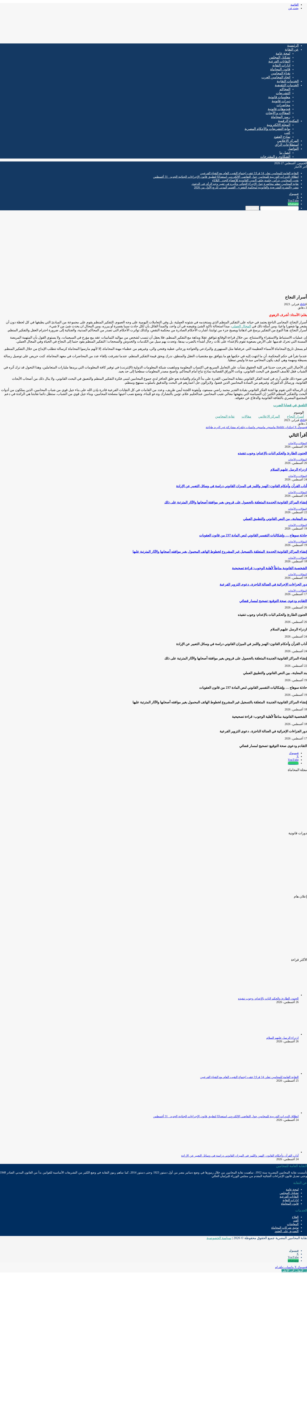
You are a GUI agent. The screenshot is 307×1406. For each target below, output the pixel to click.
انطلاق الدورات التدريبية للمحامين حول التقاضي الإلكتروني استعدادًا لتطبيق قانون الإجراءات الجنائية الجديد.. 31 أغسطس (226, 176)
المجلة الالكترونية (278, 125)
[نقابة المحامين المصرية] (258, 38)
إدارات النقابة (281, 65)
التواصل (293, 148)
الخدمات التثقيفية (287, 85)
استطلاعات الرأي (287, 144)
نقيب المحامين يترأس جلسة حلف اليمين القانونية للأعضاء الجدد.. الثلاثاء (255, 180)
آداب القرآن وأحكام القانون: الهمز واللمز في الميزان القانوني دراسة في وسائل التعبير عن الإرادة (241, 486)
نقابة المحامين (225, 416)
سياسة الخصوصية (219, 1238)
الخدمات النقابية (288, 81)
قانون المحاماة (280, 69)
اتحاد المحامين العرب (275, 77)
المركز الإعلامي (288, 140)
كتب (287, 133)
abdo (303, 304)
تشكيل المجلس (279, 57)
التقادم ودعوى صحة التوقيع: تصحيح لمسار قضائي (273, 601)
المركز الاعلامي (269, 416)
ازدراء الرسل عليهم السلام (288, 469)
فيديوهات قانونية (279, 109)
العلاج (295, 1217)
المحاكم (284, 89)
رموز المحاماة (280, 117)
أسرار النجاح (295, 416)
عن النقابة (292, 49)
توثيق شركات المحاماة (285, 1227)
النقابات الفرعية (279, 61)
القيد (296, 1220)
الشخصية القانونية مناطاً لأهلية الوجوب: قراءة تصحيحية (269, 568)
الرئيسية (293, 45)
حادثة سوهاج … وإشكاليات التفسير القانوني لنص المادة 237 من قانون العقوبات (253, 535)
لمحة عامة (283, 53)
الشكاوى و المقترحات (275, 156)
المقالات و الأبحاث (278, 113)
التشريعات (283, 93)
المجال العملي (241, 326)
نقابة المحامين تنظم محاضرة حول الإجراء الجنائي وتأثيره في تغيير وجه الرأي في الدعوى (245, 183)
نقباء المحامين (280, 73)
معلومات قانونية (279, 97)
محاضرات (283, 105)
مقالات (246, 416)
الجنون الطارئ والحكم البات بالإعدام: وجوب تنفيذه (272, 453)
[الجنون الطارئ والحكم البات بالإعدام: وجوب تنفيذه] (276, 995)
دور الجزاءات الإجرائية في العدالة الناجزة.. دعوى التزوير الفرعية (263, 584)
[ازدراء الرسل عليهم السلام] (276, 1034)
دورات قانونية (281, 101)
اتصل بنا (284, 152)
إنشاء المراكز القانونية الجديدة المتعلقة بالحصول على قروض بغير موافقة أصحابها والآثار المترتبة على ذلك (235, 502)
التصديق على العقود (287, 1231)
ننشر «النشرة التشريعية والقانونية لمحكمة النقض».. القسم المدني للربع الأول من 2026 (246, 187)
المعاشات (293, 1224)
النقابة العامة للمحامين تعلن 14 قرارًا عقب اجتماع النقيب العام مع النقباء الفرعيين (249, 173)
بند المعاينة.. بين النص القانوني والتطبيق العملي (275, 519)
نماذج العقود (282, 136)
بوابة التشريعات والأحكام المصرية (267, 129)
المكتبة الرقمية (288, 121)
